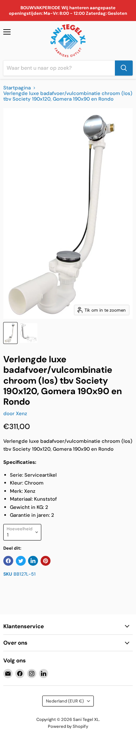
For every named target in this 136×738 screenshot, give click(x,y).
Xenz (21, 413)
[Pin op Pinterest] (46, 561)
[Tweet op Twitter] (21, 561)
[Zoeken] (124, 68)
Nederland (65, 701)
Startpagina (17, 88)
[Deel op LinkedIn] (33, 561)
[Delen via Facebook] (8, 561)
